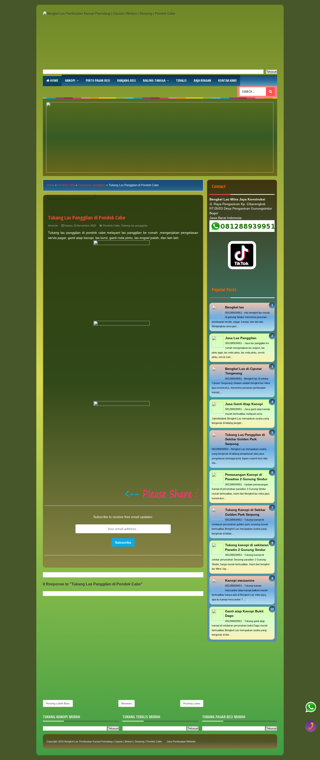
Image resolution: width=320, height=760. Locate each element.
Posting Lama (191, 703)
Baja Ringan (202, 80)
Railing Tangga (154, 80)
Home (53, 80)
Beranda (126, 703)
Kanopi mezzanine (239, 580)
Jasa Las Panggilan (241, 338)
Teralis (181, 80)
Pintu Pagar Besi (98, 80)
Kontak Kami (227, 80)
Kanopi (70, 80)
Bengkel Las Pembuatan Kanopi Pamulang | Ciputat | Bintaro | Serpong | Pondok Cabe (113, 741)
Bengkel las (234, 307)
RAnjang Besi (126, 80)
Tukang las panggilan (134, 225)
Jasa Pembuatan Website (181, 741)
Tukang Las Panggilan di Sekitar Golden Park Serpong (245, 439)
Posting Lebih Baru (58, 703)
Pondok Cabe (111, 225)
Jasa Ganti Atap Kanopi (244, 404)
